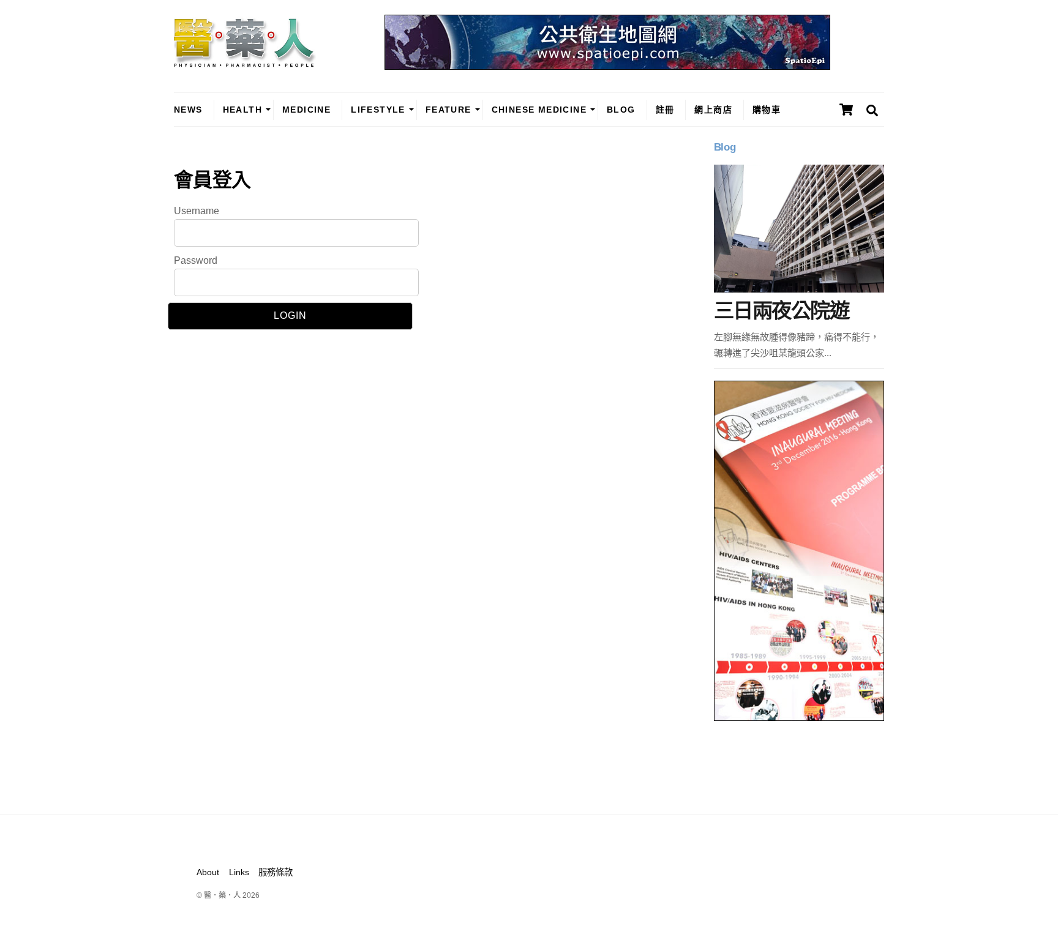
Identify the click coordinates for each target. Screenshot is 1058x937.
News (188, 109)
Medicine (306, 109)
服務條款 (275, 872)
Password (195, 260)
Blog (621, 109)
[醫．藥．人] (245, 61)
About (208, 872)
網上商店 (713, 109)
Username (196, 211)
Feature (448, 109)
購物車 (766, 109)
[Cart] (846, 109)
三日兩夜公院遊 (781, 310)
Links (239, 872)
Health (242, 109)
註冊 (665, 109)
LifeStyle (378, 109)
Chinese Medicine (539, 109)
